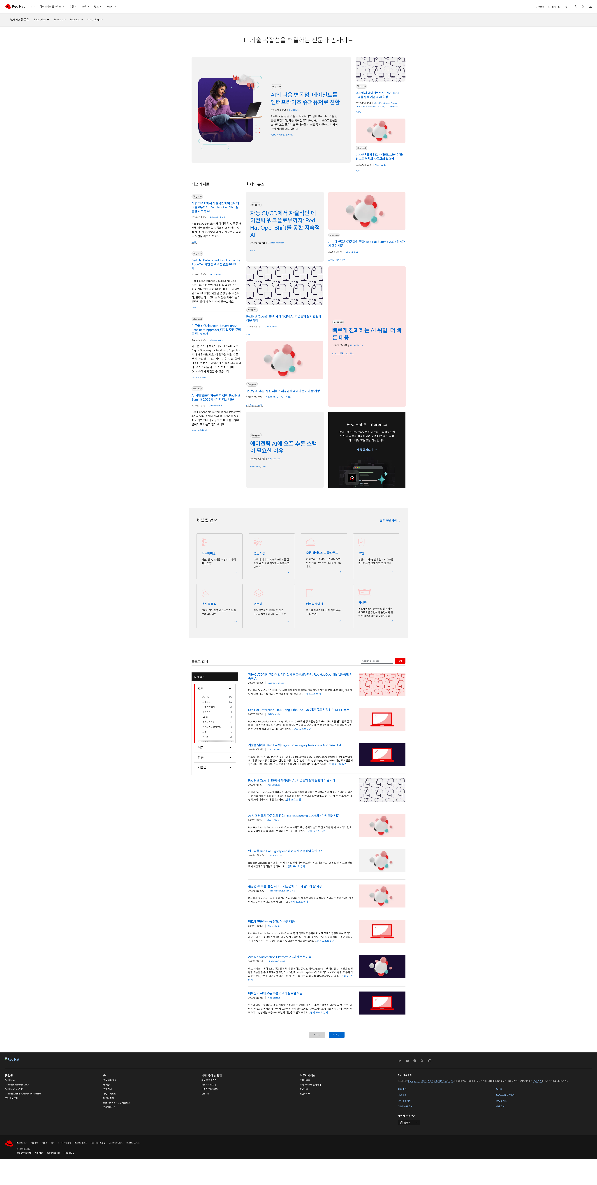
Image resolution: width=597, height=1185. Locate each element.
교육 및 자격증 (109, 1080)
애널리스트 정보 (405, 1106)
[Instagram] (430, 1061)
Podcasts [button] (75, 19)
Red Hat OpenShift (14, 1089)
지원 (565, 6)
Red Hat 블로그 (19, 19)
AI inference (251, 405)
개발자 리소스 (109, 1093)
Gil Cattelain (215, 274)
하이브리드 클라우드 (285, 135)
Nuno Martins (356, 345)
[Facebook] (415, 1061)
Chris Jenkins (216, 339)
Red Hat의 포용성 (98, 1143)
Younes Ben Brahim (375, 106)
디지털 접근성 (68, 1153)
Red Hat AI (10, 1080)
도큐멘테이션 (554, 6)
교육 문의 (304, 1089)
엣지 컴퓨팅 (209, 604)
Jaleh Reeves (270, 326)
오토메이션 (209, 553)
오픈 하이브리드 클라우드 (322, 553)
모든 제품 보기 (11, 1098)
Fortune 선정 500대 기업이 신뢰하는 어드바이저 (430, 1081)
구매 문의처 (305, 1080)
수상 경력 (537, 1081)
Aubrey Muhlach (217, 217)
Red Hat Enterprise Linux (17, 1084)
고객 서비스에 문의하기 (310, 1084)
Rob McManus (272, 397)
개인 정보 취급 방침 (24, 1153)
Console (540, 6)
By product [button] (40, 19)
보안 (352, 353)
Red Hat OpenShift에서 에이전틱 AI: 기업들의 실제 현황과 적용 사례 (292, 780)
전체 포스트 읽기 (312, 694)
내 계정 (106, 1084)
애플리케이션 (314, 604)
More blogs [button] (93, 19)
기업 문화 (402, 1095)
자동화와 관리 (203, 430)
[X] (422, 1061)
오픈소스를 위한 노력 (505, 1095)
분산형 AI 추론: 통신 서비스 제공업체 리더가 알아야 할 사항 (285, 886)
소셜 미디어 (305, 1093)
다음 (335, 1034)
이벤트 (44, 1143)
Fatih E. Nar (286, 397)
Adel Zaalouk (274, 458)
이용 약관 (39, 1153)
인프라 (258, 604)
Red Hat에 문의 (64, 1143)
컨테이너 (206, 711)
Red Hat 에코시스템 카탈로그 (116, 1102)
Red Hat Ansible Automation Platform (23, 1093)
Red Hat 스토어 (208, 1084)
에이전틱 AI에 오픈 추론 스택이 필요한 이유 (275, 993)
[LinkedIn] (400, 1061)
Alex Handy (380, 164)
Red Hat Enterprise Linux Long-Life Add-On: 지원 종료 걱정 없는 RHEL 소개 (298, 710)
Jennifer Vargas (381, 103)
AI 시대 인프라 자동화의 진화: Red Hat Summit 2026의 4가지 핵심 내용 (294, 816)
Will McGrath (392, 106)
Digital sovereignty (200, 377)
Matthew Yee (275, 855)
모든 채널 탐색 (388, 521)
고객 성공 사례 (404, 1100)
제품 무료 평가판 (209, 1080)
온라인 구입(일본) (209, 1089)
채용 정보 (500, 1106)
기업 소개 (402, 1089)
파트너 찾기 (108, 1098)
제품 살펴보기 (365, 449)
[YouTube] (407, 1061)
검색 (400, 660)
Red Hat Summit (133, 1143)
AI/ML (273, 135)
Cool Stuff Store (116, 1143)
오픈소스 (206, 701)
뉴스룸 (499, 1089)
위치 (52, 1143)
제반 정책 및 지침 (53, 1153)
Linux (194, 307)
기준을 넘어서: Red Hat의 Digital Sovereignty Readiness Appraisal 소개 (295, 745)
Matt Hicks (294, 110)
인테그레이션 (208, 721)
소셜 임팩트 (501, 1100)
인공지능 (259, 553)
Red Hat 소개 (21, 1143)
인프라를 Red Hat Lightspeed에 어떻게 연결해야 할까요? (285, 851)
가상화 (362, 602)
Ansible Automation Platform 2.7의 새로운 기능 (279, 957)
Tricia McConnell (277, 961)
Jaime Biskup (215, 405)
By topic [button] (58, 19)
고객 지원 (107, 1089)
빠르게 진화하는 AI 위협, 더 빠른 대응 (271, 922)
